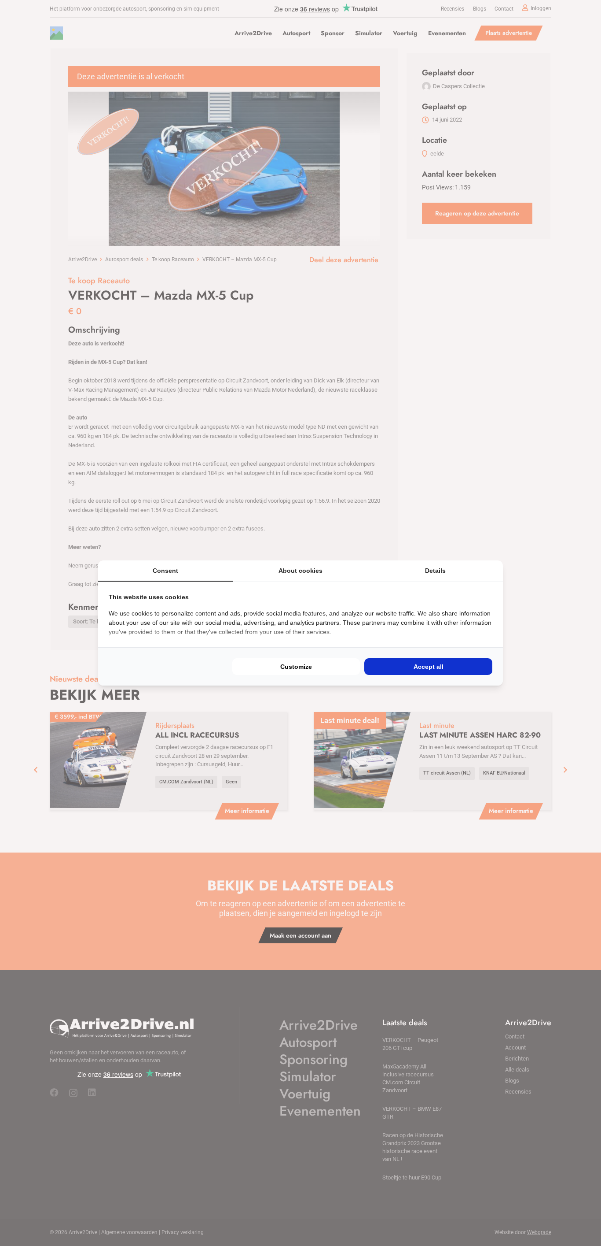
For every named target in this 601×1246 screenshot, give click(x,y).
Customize (296, 666)
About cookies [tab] (300, 570)
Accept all (428, 666)
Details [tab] (435, 570)
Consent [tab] (165, 570)
